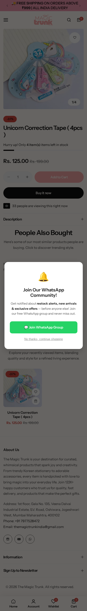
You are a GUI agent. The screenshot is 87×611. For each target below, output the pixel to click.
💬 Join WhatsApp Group (43, 327)
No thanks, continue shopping (43, 339)
